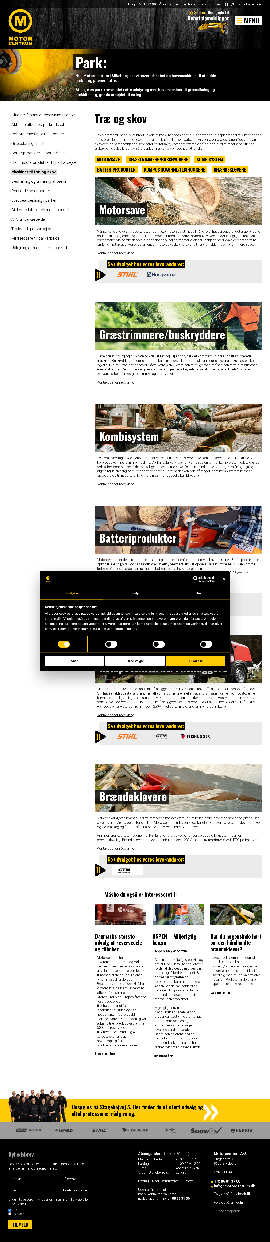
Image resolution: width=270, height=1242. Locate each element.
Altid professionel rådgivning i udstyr (43, 115)
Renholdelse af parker (30, 190)
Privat (18, 1210)
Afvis (74, 661)
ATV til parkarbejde (28, 219)
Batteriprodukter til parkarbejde (39, 152)
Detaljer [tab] (135, 593)
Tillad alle (196, 661)
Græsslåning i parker (29, 143)
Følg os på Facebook (245, 4)
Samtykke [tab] (72, 593)
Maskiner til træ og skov (33, 171)
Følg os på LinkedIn (229, 1202)
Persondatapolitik (227, 1211)
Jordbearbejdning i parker (34, 200)
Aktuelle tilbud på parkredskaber (40, 124)
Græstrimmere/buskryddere (158, 159)
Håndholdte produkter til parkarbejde (43, 162)
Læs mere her (105, 1053)
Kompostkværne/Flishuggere (174, 169)
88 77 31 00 (181, 1198)
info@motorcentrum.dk (234, 1186)
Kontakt (215, 4)
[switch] (111, 644)
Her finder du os (193, 4)
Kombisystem (210, 159)
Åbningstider (168, 4)
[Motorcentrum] (21, 30)
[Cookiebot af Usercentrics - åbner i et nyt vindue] (196, 579)
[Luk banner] (223, 579)
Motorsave (108, 159)
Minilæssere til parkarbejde (35, 238)
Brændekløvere (230, 169)
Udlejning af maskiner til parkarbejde (43, 247)
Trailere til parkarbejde (31, 228)
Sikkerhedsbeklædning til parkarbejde (44, 209)
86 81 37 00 (146, 4)
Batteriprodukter (116, 169)
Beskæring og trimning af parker (39, 181)
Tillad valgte (135, 661)
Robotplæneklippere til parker (37, 133)
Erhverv (19, 1213)
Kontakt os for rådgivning (115, 253)
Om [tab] (198, 593)
